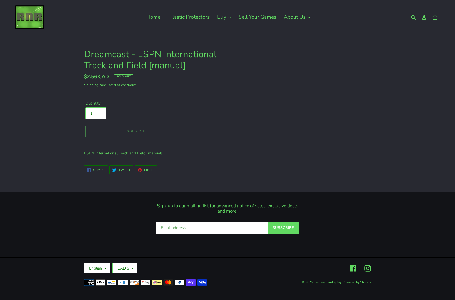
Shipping (91, 84)
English (95, 268)
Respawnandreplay (328, 282)
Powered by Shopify (357, 282)
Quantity (93, 103)
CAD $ (123, 268)
